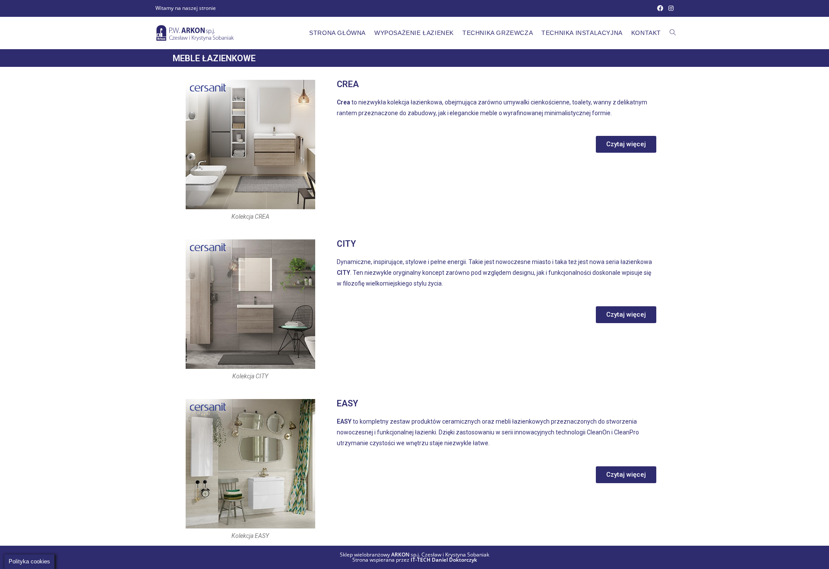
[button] (626, 144)
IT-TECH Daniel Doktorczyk (444, 559)
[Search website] (672, 33)
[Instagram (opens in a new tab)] (670, 8)
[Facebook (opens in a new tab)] (660, 8)
